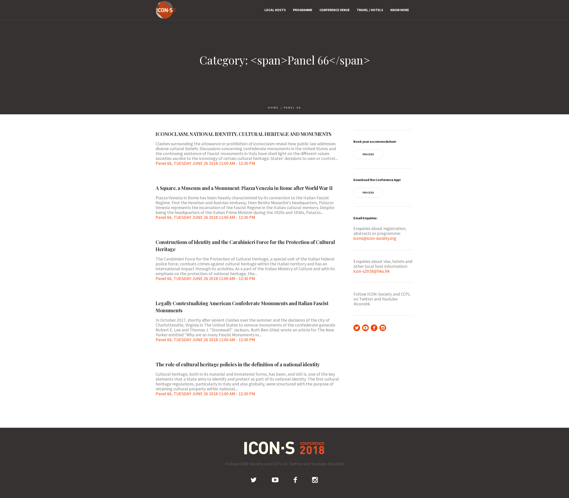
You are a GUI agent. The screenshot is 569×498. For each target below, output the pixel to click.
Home (273, 107)
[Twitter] (356, 328)
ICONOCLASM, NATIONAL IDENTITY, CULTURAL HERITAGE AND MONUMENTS (243, 134)
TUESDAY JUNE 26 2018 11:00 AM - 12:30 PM (214, 163)
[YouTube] (365, 328)
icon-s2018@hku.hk (371, 271)
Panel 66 (292, 107)
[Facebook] (374, 328)
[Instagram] (382, 328)
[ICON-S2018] (285, 448)
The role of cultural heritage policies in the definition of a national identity (238, 364)
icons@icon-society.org (374, 238)
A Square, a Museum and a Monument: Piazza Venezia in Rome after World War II (244, 188)
